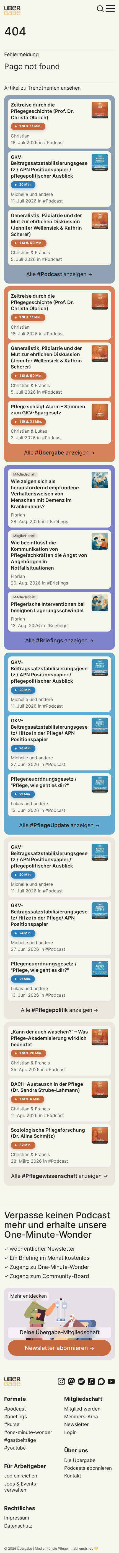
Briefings (59, 521)
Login (70, 1432)
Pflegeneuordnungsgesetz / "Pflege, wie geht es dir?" (44, 782)
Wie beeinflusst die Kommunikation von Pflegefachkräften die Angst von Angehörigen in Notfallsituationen (49, 555)
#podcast (15, 1409)
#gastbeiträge (20, 1440)
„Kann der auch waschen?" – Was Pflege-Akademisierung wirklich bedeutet (49, 1038)
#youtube (15, 1448)
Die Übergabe (79, 1460)
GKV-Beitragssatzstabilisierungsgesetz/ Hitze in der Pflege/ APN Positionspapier (49, 730)
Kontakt (72, 1476)
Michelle (19, 194)
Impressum (16, 1518)
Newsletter (76, 1424)
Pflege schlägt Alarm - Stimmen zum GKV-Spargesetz (48, 410)
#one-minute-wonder (28, 1432)
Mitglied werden (82, 1409)
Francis (42, 252)
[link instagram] (61, 1381)
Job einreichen (20, 1476)
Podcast (55, 142)
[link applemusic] (91, 1381)
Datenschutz (18, 1526)
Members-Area (81, 1416)
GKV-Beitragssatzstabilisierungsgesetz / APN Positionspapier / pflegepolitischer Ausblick (49, 166)
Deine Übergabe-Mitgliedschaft (60, 1332)
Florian (18, 515)
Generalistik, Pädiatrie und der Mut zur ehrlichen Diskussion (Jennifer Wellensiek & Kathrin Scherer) (46, 224)
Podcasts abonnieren (88, 1468)
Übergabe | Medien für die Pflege (42, 1548)
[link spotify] (81, 1381)
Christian (20, 136)
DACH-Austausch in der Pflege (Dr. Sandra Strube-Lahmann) (47, 1087)
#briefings (15, 1416)
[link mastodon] (71, 1381)
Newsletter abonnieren (56, 1347)
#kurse (11, 1424)
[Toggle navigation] (110, 8)
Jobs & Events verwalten (20, 1487)
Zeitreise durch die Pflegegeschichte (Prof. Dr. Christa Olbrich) (42, 111)
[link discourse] (101, 1381)
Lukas (41, 431)
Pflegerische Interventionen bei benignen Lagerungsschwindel (48, 607)
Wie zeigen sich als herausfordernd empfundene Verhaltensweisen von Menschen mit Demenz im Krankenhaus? (45, 493)
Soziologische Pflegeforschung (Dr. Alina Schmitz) (48, 1133)
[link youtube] (111, 1381)
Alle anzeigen (56, 274)
